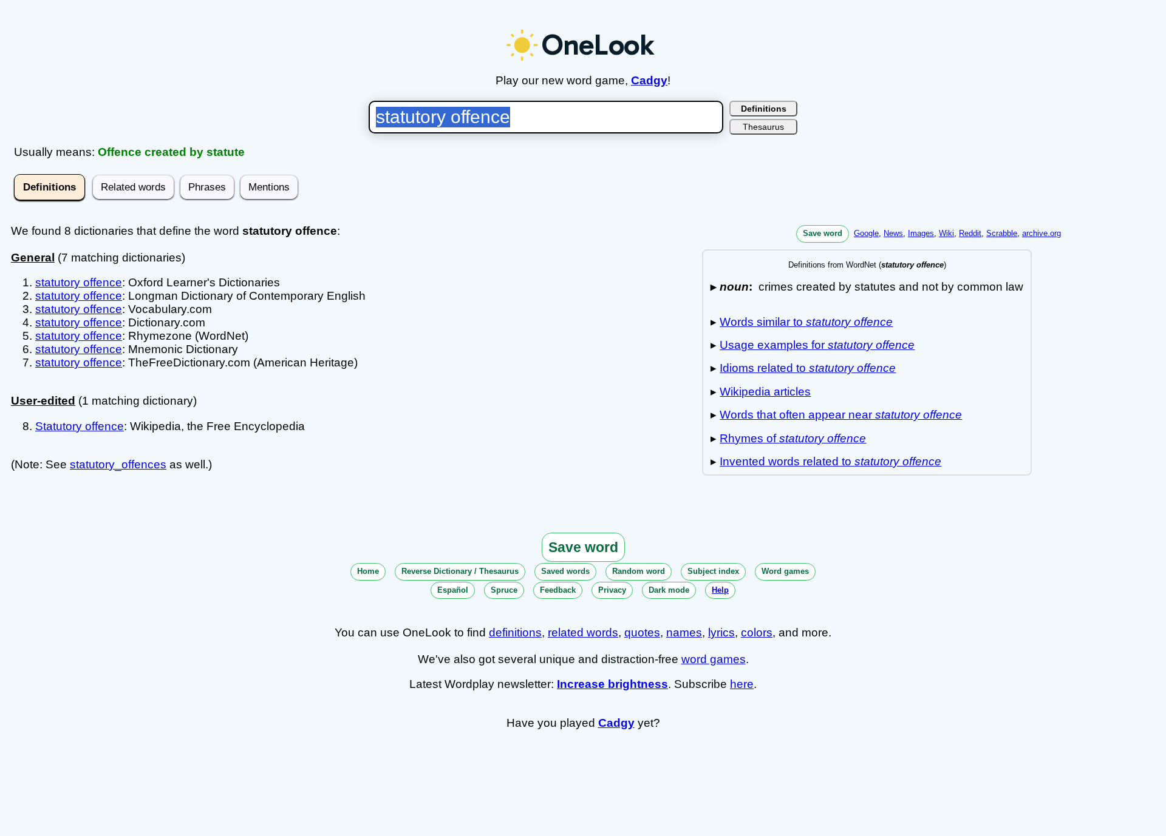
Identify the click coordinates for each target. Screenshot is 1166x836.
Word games (785, 571)
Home (368, 571)
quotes (642, 632)
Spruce (504, 590)
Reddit (970, 233)
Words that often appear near (841, 414)
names (684, 632)
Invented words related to (830, 461)
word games (713, 659)
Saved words (565, 571)
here (742, 684)
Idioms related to (808, 368)
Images (921, 233)
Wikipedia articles (765, 391)
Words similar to (806, 321)
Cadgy (649, 80)
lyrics (721, 632)
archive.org (1041, 233)
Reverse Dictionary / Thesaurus (460, 571)
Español (452, 590)
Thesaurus (763, 127)
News (893, 233)
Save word (822, 233)
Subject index (713, 571)
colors (756, 632)
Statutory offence (79, 426)
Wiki (946, 233)
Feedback (558, 590)
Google (866, 233)
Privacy (612, 590)
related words (583, 632)
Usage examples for (817, 345)
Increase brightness (612, 684)
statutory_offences (118, 464)
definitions (515, 632)
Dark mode (669, 590)
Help (720, 590)
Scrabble (1001, 233)
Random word (638, 571)
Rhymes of (793, 438)
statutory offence (78, 282)
